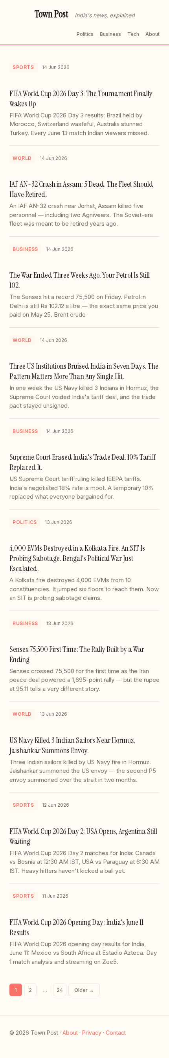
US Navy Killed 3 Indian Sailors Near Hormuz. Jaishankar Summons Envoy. (72, 745)
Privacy (91, 1032)
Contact (116, 1032)
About (152, 34)
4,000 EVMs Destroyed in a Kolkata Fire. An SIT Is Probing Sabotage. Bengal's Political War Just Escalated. (77, 558)
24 (60, 990)
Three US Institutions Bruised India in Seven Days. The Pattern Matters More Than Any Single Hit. (83, 371)
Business (110, 34)
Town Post (51, 14)
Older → (84, 990)
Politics (85, 34)
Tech (133, 34)
